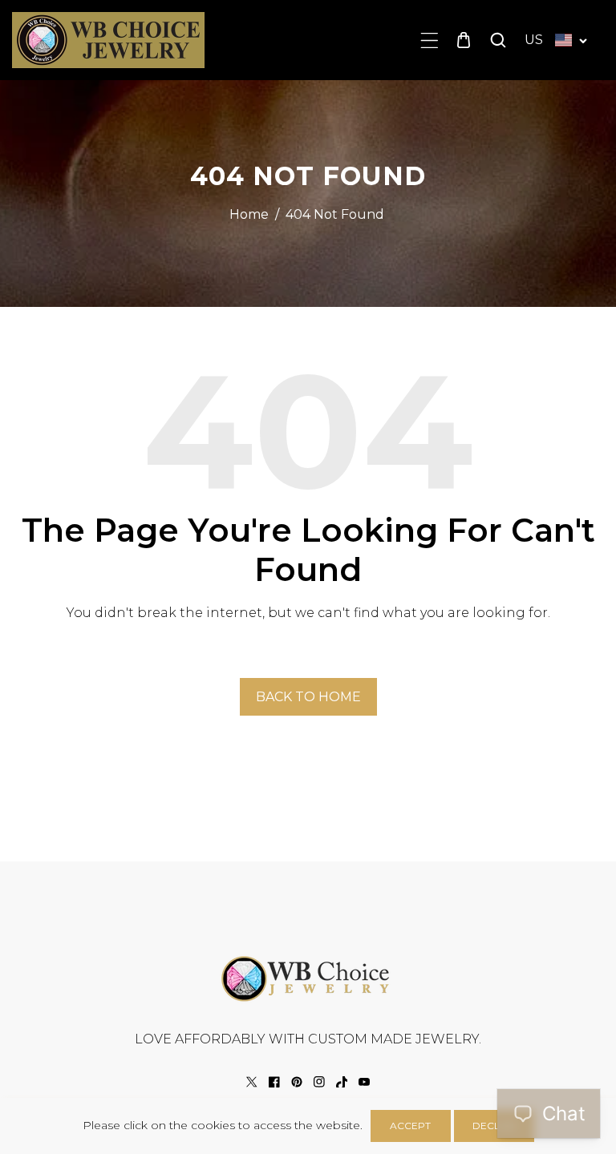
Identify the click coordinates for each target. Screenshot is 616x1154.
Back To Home (308, 696)
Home (249, 214)
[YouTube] (364, 1081)
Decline (494, 1126)
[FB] (274, 1081)
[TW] (251, 1081)
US (534, 39)
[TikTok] (341, 1081)
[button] (429, 40)
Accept (410, 1126)
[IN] (319, 1081)
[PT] (296, 1081)
